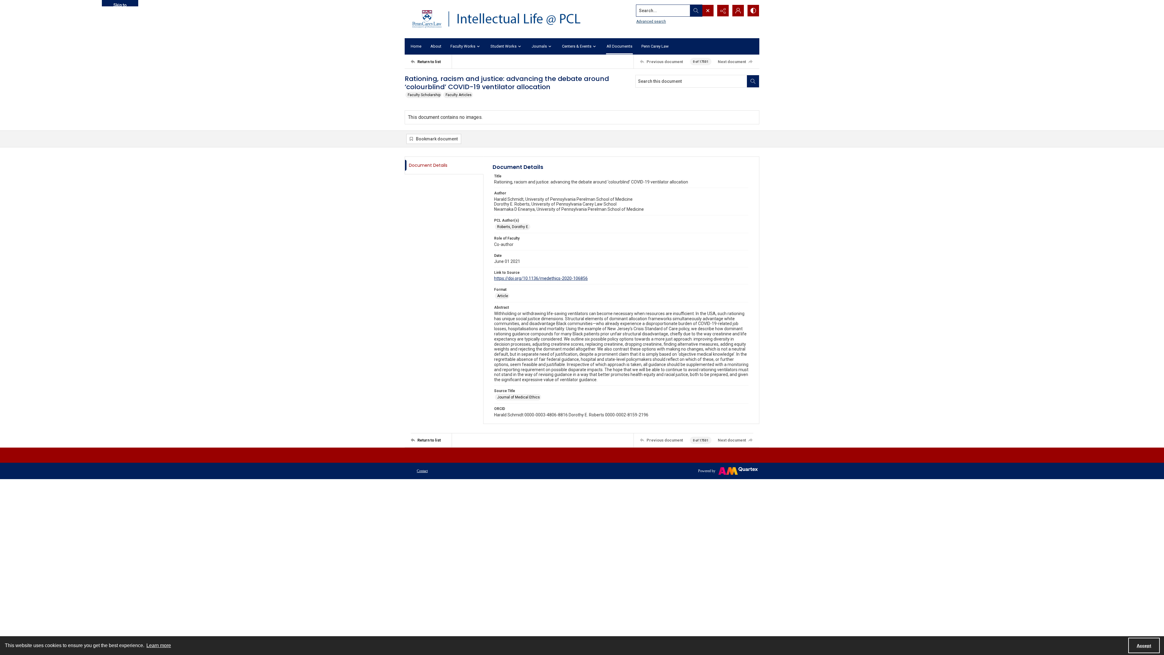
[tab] (444, 165)
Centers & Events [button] (576, 46)
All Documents (619, 46)
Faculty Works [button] (462, 46)
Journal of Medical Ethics (518, 397)
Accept (1144, 645)
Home (416, 46)
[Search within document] (753, 81)
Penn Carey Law (655, 46)
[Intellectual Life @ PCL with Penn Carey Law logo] (502, 19)
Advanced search (651, 21)
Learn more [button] (158, 645)
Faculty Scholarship (424, 95)
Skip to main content (120, 4)
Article (502, 296)
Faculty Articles (459, 95)
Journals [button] (539, 46)
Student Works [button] (503, 46)
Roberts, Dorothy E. (513, 227)
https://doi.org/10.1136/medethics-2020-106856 (541, 278)
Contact (422, 471)
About (435, 46)
